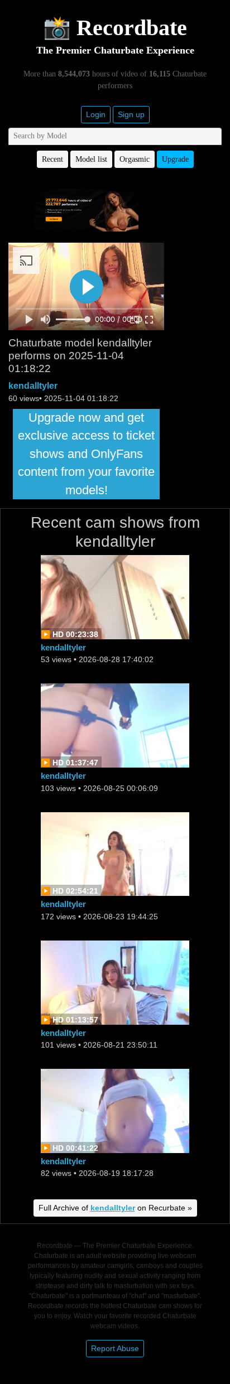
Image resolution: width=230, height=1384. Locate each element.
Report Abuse (115, 1348)
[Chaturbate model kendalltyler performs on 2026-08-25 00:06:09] (115, 725)
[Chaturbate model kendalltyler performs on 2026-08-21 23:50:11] (115, 981)
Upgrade (175, 159)
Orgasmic (134, 159)
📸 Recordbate (115, 27)
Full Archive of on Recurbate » (115, 1207)
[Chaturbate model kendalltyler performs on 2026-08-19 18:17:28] (115, 1110)
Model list (91, 159)
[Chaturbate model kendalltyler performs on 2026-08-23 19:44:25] (115, 853)
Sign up (131, 114)
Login (96, 114)
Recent (52, 159)
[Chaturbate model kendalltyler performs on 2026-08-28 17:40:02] (115, 596)
